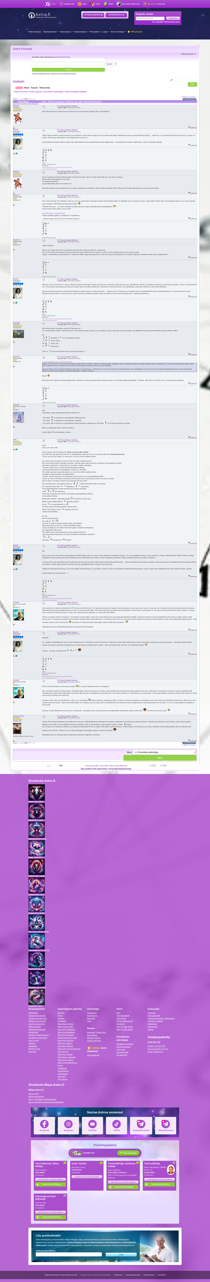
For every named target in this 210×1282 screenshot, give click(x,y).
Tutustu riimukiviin (94, 1041)
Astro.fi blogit (117, 32)
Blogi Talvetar (63, 1052)
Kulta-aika (157, 4)
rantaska (16, 405)
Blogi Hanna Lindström (67, 1057)
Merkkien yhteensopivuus (38, 1035)
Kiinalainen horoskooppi (37, 1038)
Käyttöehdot (118, 1275)
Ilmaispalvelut (50, 32)
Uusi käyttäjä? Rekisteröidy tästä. (166, 22)
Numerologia (69, 4)
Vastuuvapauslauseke (133, 1275)
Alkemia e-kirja (34, 1049)
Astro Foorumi (22, 48)
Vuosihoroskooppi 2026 (37, 1018)
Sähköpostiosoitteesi (45, 1251)
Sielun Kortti (121, 1018)
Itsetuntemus (80, 32)
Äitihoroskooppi (34, 1027)
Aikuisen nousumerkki (37, 1021)
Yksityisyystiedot (148, 1275)
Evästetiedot (162, 1275)
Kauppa (151, 1029)
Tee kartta (62, 1076)
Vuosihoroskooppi (123, 1047)
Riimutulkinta (92, 1035)
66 (28, 99)
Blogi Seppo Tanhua (65, 1024)
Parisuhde (94, 32)
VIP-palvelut (136, 32)
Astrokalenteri (92, 15)
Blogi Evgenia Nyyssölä (67, 1038)
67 (30, 99)
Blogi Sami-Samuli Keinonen (69, 1049)
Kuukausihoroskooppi (37, 1016)
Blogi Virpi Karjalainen (66, 1032)
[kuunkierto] (16, 449)
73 (34, 99)
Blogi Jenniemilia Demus (67, 1063)
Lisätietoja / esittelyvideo (50, 1179)
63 (21, 99)
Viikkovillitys (33, 1013)
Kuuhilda (16, 323)
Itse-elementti (121, 1055)
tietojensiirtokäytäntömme (123, 1245)
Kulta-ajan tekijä (154, 1016)
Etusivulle (32, 1052)
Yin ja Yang (120, 1050)
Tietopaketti (62, 1068)
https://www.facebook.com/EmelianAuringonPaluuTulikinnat (57, 167)
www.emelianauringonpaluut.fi (49, 169)
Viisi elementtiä (122, 1052)
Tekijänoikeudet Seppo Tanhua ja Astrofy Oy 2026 (60, 1275)
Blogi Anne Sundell (65, 1054)
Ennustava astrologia (53, 92)
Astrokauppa (115, 15)
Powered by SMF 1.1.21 (94, 766)
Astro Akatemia (93, 1055)
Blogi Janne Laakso (65, 1060)
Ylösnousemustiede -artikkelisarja (161, 1018)
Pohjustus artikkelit (155, 1021)
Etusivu (53, 4)
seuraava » (192, 97)
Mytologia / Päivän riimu (96, 1032)
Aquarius (16, 195)
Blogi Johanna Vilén (65, 1027)
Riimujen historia (93, 1038)
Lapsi (105, 32)
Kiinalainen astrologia (131, 4)
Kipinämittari (33, 1032)
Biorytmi (61, 1013)
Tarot (98, 4)
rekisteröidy (65, 57)
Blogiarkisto (152, 1024)
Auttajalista (32, 1046)
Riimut (111, 4)
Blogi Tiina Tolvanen (65, 1046)
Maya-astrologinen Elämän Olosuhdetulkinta (45, 1102)
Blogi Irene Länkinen (66, 1041)
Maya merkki (33, 1041)
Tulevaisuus (65, 32)
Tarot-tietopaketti (122, 1016)
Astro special (35, 92)
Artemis (16, 106)
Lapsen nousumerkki (36, 1024)
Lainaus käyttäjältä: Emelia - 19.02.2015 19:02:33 (57, 362)
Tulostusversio (189, 99)
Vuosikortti (120, 1024)
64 (23, 99)
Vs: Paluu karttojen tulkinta (67, 106)
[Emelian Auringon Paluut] (16, 154)
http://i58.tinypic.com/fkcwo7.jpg (53, 213)
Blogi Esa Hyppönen (66, 1035)
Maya (84, 4)
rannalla (16, 602)
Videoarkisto (153, 1027)
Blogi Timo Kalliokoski (66, 1029)
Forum (60, 1065)
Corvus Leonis (18, 716)
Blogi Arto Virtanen (65, 1043)
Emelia (15, 130)
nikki (15, 440)
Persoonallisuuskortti (124, 1021)
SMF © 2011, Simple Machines (115, 766)
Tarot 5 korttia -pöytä (124, 1027)
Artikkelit (31, 1043)
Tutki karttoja (34, 32)
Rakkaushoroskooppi (36, 1029)
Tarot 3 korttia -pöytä (124, 1029)
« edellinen (184, 97)
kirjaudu (56, 57)
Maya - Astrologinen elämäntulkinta (42, 1099)
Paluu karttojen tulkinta (76, 92)
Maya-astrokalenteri (36, 1097)
